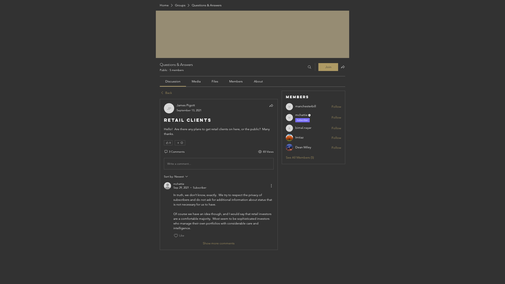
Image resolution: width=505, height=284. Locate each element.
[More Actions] (271, 185)
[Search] (309, 67)
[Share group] (342, 66)
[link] (172, 81)
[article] (219, 174)
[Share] (271, 105)
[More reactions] (180, 142)
